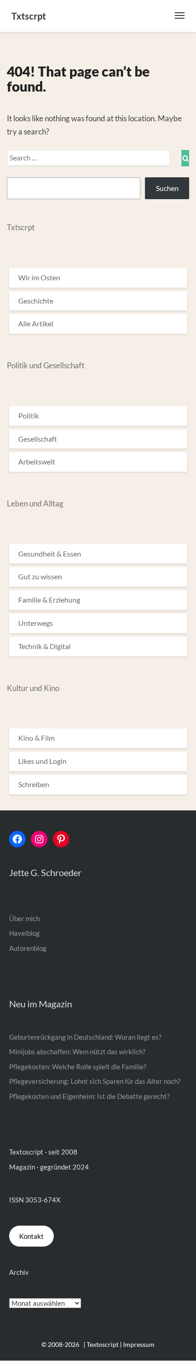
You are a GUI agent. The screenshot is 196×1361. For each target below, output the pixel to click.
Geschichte (35, 300)
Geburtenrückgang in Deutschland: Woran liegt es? (85, 1037)
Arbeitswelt (36, 461)
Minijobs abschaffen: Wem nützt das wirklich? (77, 1051)
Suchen (167, 188)
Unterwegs (35, 623)
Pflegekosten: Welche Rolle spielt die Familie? (77, 1066)
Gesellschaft (37, 438)
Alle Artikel (35, 323)
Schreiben (33, 784)
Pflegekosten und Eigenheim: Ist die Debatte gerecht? (89, 1096)
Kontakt (31, 1236)
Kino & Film (36, 737)
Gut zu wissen (40, 576)
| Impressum (137, 1344)
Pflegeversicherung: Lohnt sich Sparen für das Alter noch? (95, 1081)
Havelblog (24, 933)
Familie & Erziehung (49, 599)
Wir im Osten (39, 277)
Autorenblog (27, 948)
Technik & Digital (44, 646)
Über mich (24, 918)
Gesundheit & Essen (49, 553)
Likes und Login (42, 761)
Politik (28, 415)
